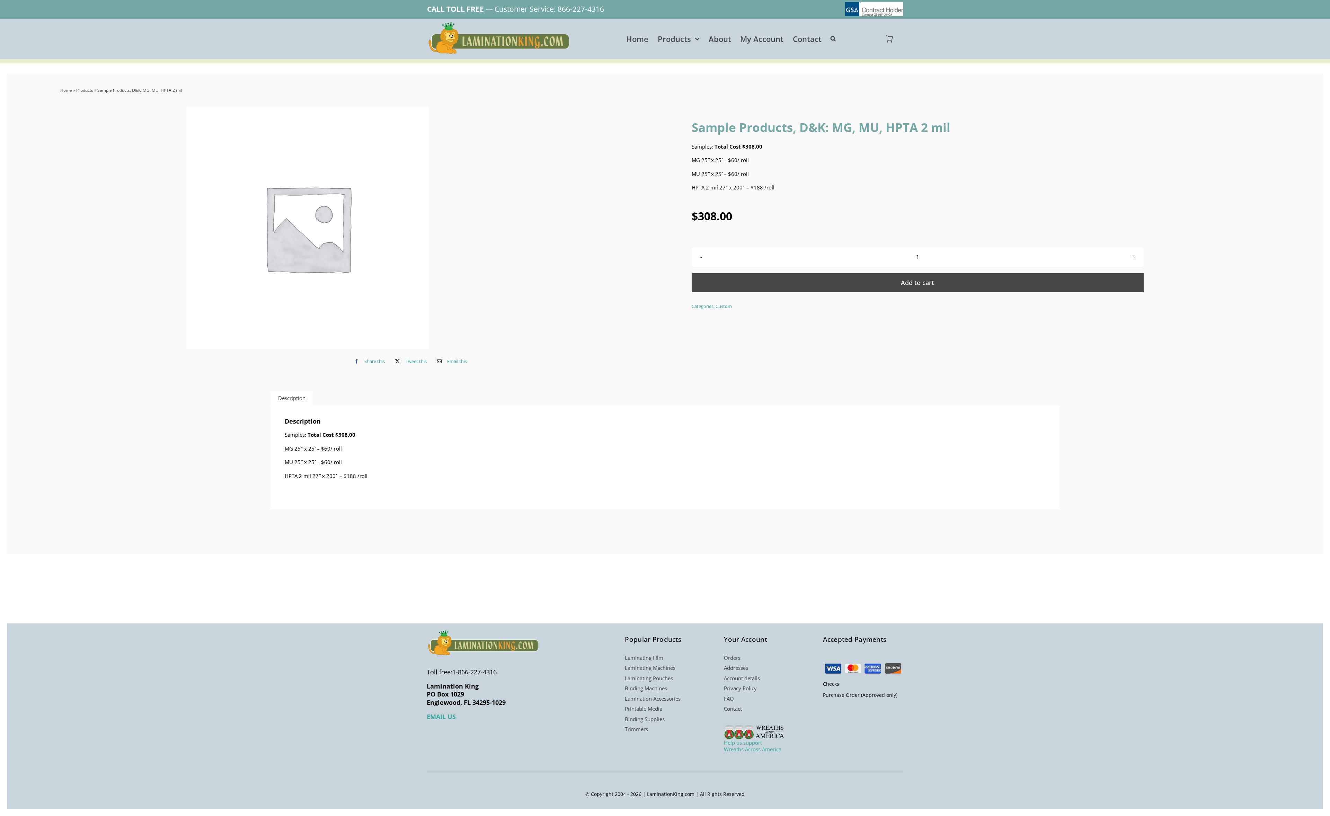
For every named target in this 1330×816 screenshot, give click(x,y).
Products (84, 90)
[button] (833, 39)
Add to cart (917, 282)
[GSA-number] (874, 4)
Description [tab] (291, 397)
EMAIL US (441, 716)
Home (66, 90)
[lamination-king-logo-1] (500, 24)
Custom (724, 306)
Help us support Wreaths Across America (752, 746)
